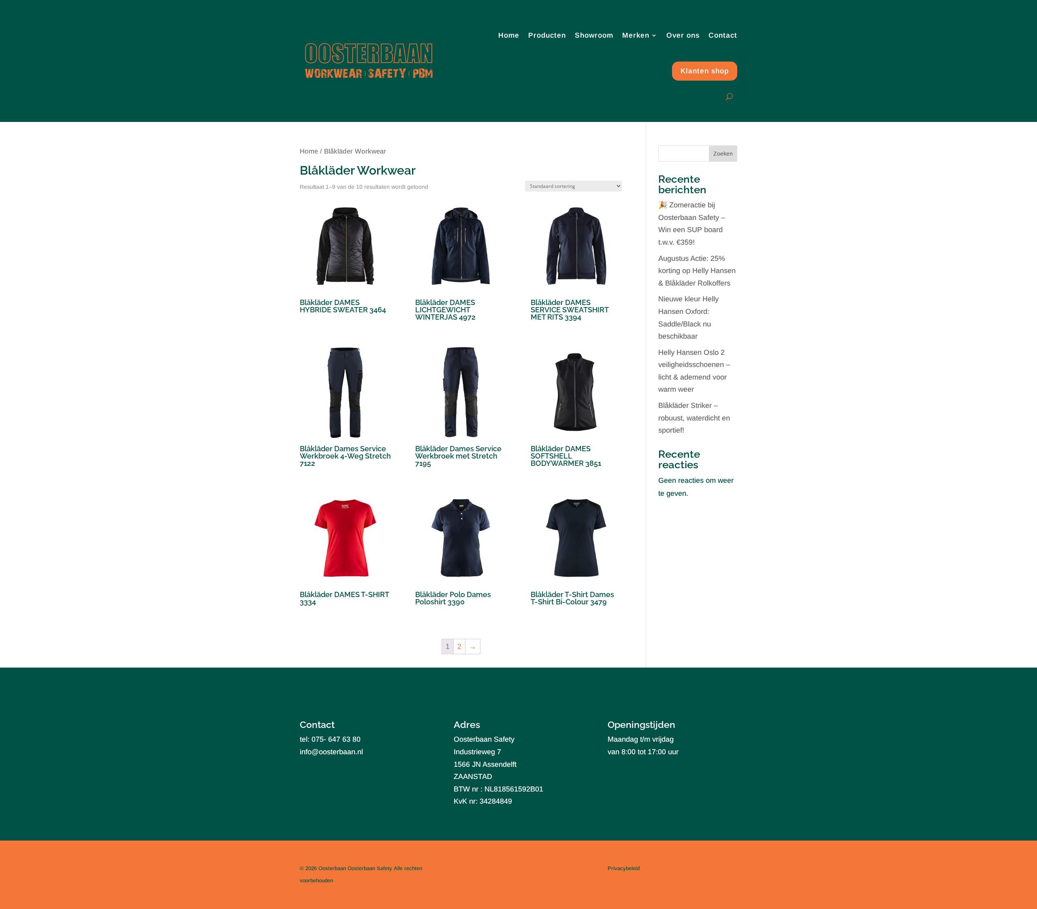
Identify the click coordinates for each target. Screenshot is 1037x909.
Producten (547, 35)
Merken (635, 35)
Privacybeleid (624, 868)
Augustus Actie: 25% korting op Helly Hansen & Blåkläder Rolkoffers (697, 270)
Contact (722, 35)
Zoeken (723, 153)
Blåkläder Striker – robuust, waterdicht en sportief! (694, 417)
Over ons (683, 35)
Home (508, 35)
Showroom (594, 35)
